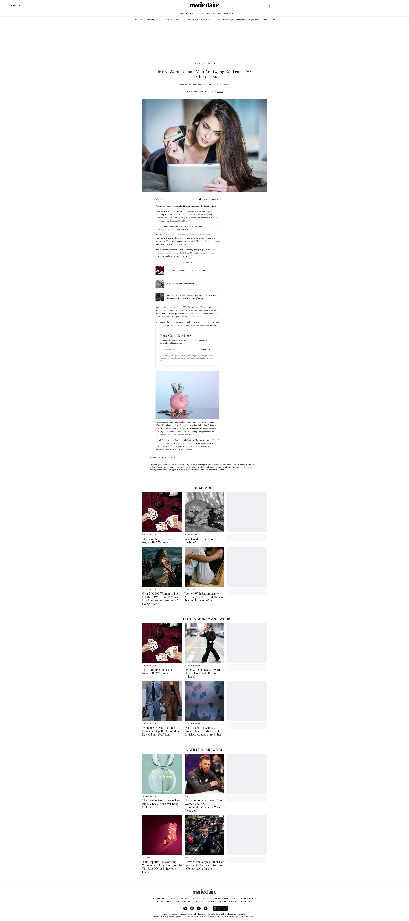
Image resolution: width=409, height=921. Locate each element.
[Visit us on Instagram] (192, 908)
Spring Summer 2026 (190, 20)
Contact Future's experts (181, 898)
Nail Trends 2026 (207, 20)
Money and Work (208, 63)
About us (198, 902)
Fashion (179, 13)
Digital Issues (254, 20)
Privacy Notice (164, 357)
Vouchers (228, 13)
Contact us (204, 898)
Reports (220, 92)
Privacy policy (164, 902)
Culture (217, 13)
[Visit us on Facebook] (199, 908)
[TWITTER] (165, 457)
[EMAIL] (174, 457)
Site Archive (158, 898)
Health (200, 13)
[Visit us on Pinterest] (205, 908)
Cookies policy (183, 902)
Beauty (189, 13)
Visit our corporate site (236, 914)
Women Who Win (268, 20)
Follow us (204, 199)
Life (208, 13)
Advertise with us (247, 898)
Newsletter (215, 199)
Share (161, 199)
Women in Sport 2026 (153, 20)
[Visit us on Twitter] (185, 908)
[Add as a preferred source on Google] (234, 908)
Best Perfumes (241, 20)
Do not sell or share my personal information (230, 902)
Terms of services (183, 355)
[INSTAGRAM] (168, 457)
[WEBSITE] (171, 457)
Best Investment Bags (225, 20)
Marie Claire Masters (171, 20)
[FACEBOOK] (162, 457)
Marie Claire (192, 92)
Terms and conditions (224, 898)
